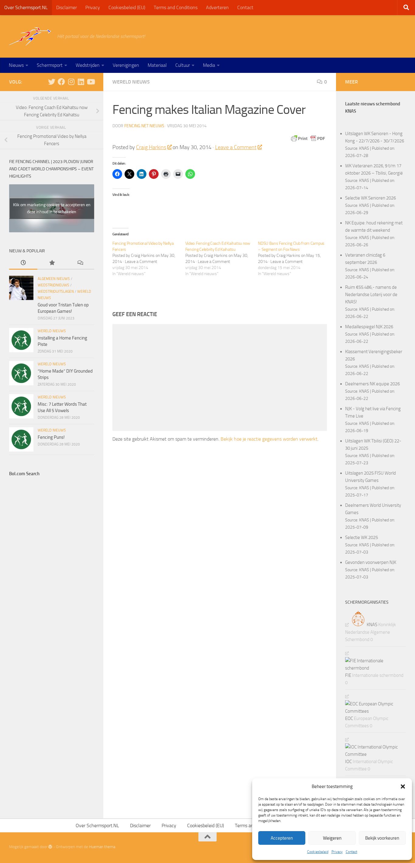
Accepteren (282, 838)
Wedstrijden (88, 65)
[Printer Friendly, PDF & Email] (308, 138)
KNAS (364, 148)
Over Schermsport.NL (26, 7)
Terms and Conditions (175, 7)
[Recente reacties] (80, 263)
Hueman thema (102, 846)
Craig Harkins (151, 147)
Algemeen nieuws (54, 279)
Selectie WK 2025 (361, 537)
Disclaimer (66, 7)
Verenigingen (126, 65)
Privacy (337, 852)
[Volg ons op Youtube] (90, 81)
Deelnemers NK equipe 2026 (372, 384)
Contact (351, 852)
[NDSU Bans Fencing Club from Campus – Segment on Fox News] (294, 258)
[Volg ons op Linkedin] (80, 81)
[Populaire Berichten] (51, 263)
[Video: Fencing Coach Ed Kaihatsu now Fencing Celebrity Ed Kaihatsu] (221, 258)
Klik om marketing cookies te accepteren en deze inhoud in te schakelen (52, 208)
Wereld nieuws (131, 82)
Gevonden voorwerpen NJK (370, 562)
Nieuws (16, 65)
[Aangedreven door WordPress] (50, 847)
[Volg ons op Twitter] (51, 81)
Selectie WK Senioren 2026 (370, 198)
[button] (403, 786)
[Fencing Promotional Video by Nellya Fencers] (148, 258)
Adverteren (217, 7)
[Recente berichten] (23, 263)
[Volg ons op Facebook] (61, 81)
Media (209, 65)
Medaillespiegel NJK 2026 (369, 326)
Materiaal (157, 65)
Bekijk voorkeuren (382, 838)
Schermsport (50, 65)
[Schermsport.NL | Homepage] (30, 36)
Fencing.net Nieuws (144, 125)
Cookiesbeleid (317, 852)
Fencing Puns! (51, 437)
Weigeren (332, 838)
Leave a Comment (235, 147)
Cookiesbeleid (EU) (126, 7)
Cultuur (182, 65)
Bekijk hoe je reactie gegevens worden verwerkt (269, 439)
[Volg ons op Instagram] (71, 81)
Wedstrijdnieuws (53, 285)
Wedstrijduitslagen (56, 291)
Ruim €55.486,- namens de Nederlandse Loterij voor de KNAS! (371, 295)
